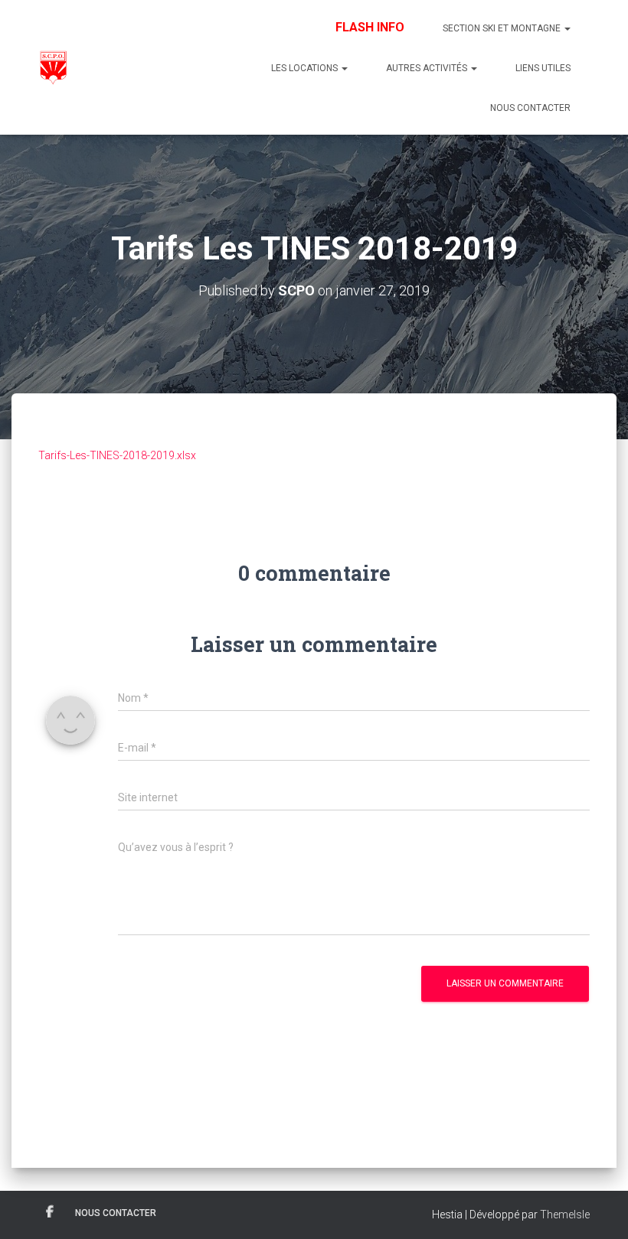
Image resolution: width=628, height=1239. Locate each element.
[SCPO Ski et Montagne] (53, 67)
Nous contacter (530, 108)
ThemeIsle (565, 1214)
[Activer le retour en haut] (597, 1208)
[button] (567, 28)
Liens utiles (543, 68)
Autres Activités (427, 68)
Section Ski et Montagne (503, 28)
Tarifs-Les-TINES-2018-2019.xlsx (117, 455)
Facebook (49, 1212)
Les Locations (305, 68)
